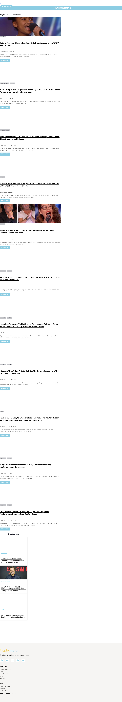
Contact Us (3, 691)
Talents (3, 36)
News (2, 177)
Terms (1, 693)
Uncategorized (5, 130)
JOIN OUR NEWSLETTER (61, 8)
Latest (1, 671)
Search (8, 1)
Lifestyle (4, 553)
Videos (12, 83)
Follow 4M (7, 6)
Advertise (2, 688)
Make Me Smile (4, 83)
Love (2, 411)
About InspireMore (5, 686)
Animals (2, 678)
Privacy (8, 693)
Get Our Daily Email (5, 669)
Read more (5, 60)
